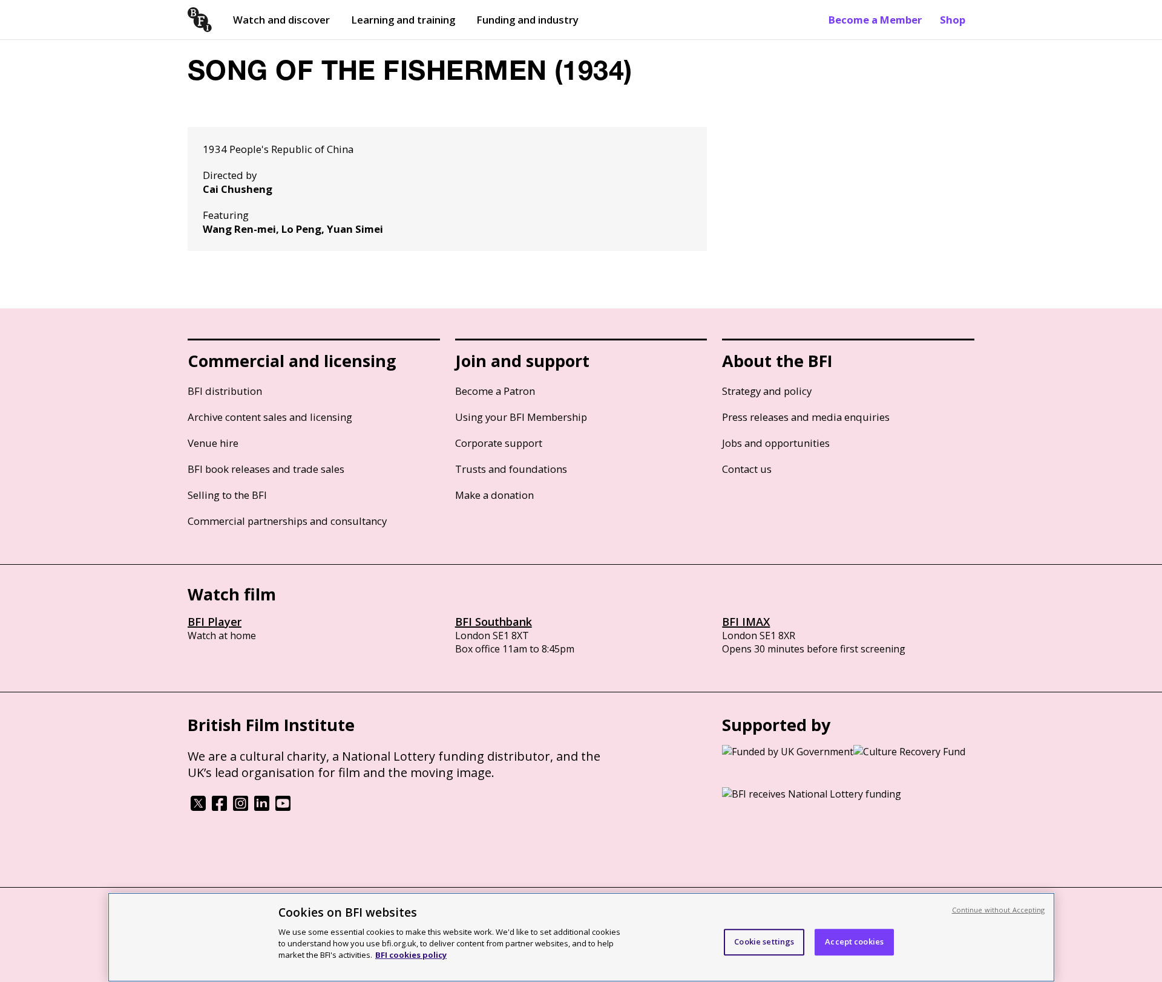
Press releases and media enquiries (806, 417)
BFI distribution (225, 391)
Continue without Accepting (998, 909)
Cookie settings (764, 941)
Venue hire (213, 443)
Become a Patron (495, 391)
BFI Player (214, 621)
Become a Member (875, 20)
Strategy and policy (767, 391)
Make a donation (494, 495)
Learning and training (403, 20)
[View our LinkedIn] (261, 807)
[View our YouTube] (283, 807)
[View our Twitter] (198, 807)
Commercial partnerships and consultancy (287, 521)
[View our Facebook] (219, 807)
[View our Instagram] (240, 807)
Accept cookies (854, 941)
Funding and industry (527, 20)
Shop (952, 20)
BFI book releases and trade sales (266, 469)
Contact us (747, 469)
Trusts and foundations (511, 469)
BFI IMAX (746, 621)
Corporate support (498, 443)
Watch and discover (281, 20)
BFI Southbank (493, 621)
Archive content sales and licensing (270, 417)
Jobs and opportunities (776, 443)
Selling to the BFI (227, 495)
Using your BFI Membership (521, 417)
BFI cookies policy (411, 954)
